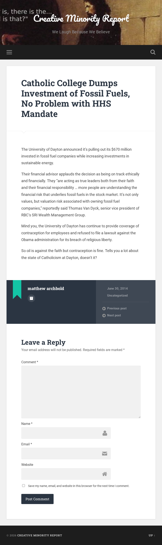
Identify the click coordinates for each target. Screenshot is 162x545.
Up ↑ (152, 535)
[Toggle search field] (152, 52)
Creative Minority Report (81, 18)
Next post (114, 315)
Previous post (117, 308)
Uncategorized (117, 295)
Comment (29, 362)
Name (26, 424)
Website (27, 464)
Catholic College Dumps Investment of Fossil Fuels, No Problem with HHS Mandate (75, 98)
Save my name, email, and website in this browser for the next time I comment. (79, 486)
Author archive (31, 298)
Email (26, 444)
